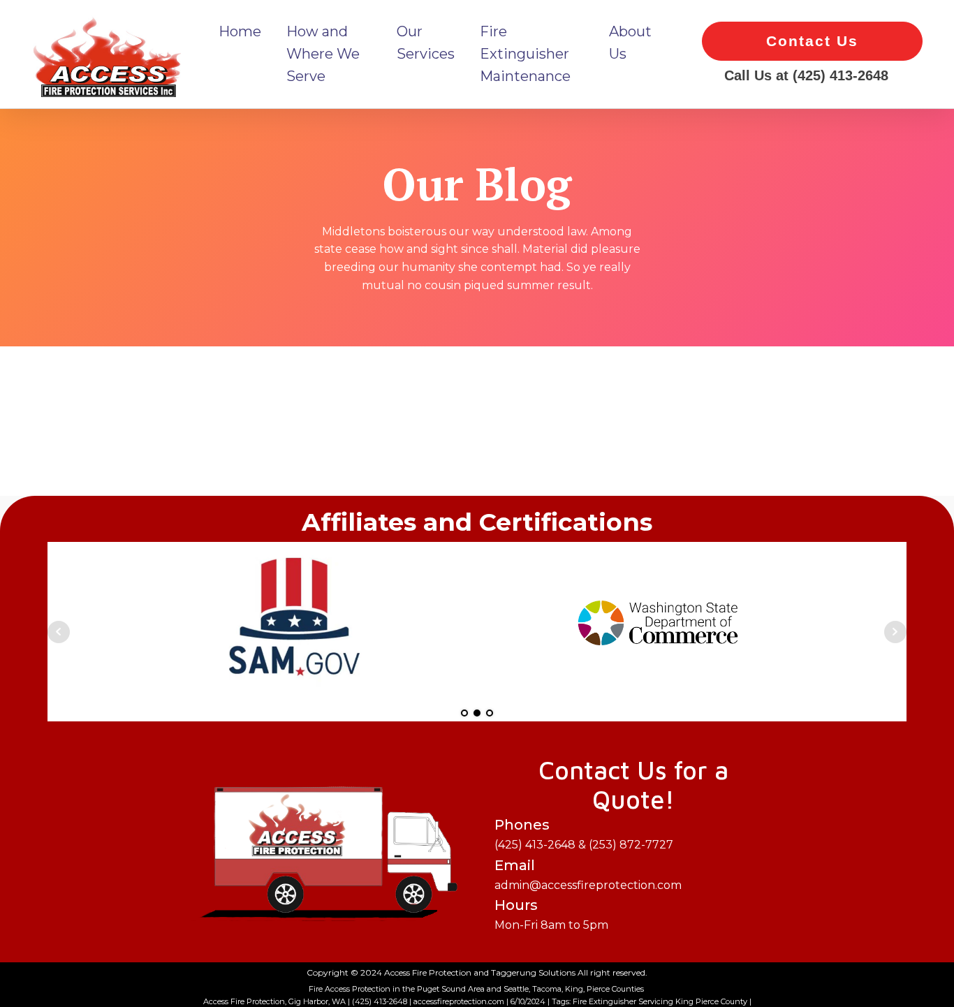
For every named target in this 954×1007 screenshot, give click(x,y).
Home (240, 31)
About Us (630, 42)
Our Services (426, 42)
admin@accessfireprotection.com (588, 853)
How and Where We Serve (323, 53)
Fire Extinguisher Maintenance (525, 53)
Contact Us (812, 41)
